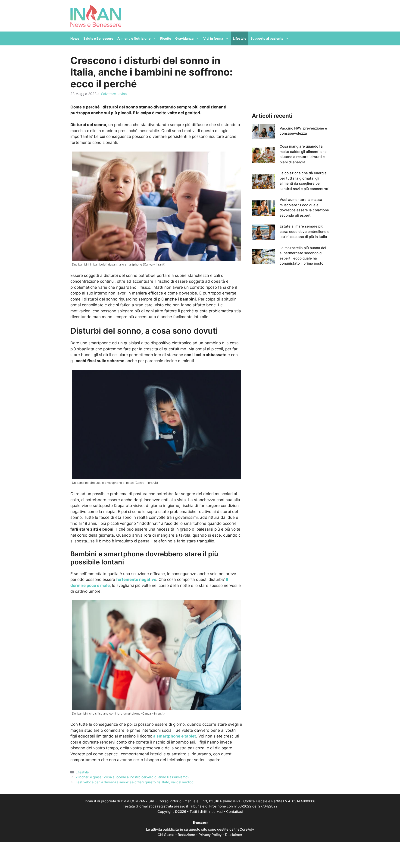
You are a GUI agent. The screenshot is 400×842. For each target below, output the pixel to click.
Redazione (186, 835)
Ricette (165, 38)
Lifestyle (239, 38)
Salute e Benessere (98, 38)
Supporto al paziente (266, 38)
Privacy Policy (210, 835)
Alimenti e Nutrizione (133, 38)
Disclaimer (233, 835)
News (74, 38)
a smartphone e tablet (174, 736)
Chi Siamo (166, 835)
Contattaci (234, 811)
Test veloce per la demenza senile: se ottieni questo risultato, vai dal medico (135, 782)
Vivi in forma (213, 38)
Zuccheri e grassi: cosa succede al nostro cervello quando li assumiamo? (132, 777)
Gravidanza (184, 38)
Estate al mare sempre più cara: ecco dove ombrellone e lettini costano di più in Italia (304, 231)
